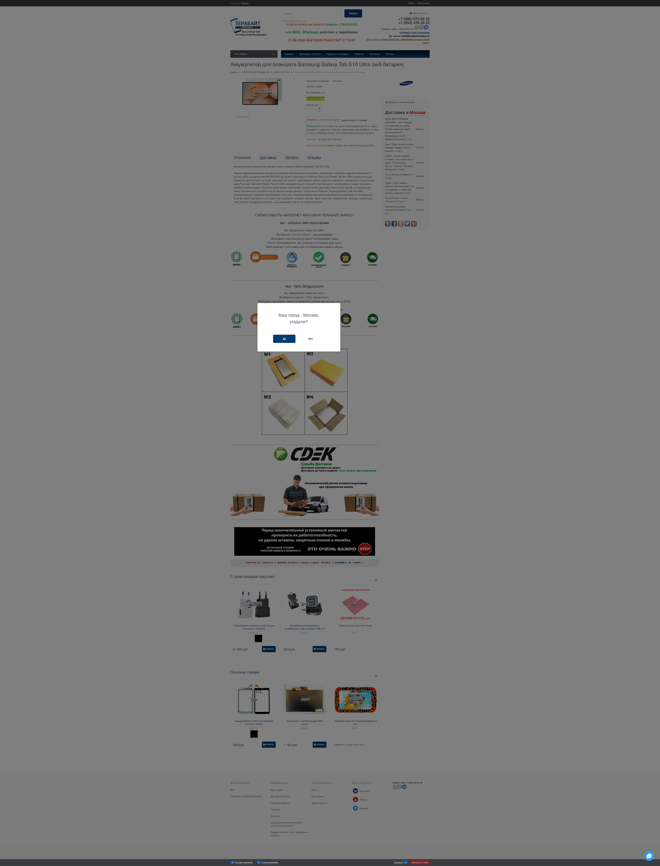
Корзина (398, 862)
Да (284, 339)
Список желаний (270, 862)
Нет (310, 339)
